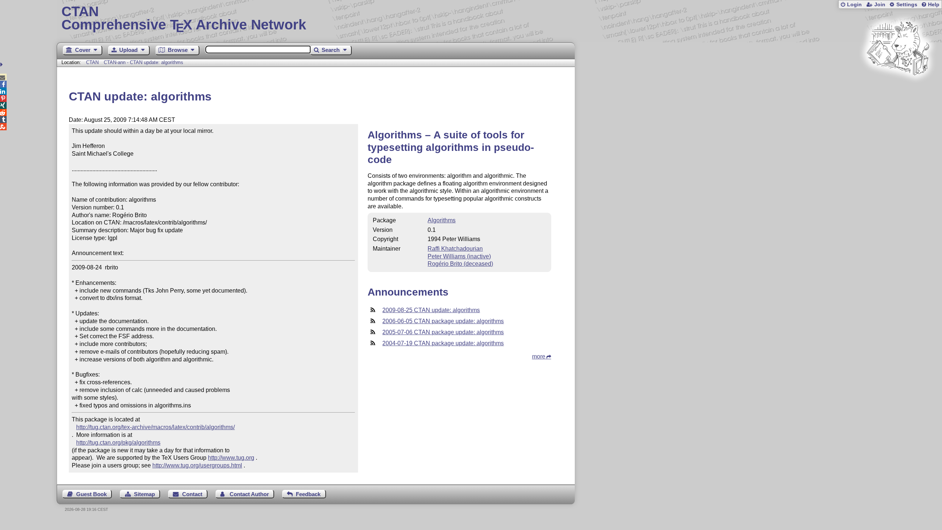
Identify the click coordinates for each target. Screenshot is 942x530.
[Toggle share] (2, 64)
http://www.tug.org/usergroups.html (197, 465)
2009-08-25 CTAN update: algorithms (431, 310)
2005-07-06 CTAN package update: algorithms (443, 332)
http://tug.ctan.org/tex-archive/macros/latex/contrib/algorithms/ (155, 427)
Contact (192, 494)
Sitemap (144, 494)
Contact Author (249, 494)
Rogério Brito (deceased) (460, 264)
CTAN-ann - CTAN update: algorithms (143, 62)
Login (854, 4)
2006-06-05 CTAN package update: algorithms (443, 321)
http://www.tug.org (231, 458)
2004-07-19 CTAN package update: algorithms (443, 343)
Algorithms (442, 220)
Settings (906, 4)
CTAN (92, 62)
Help (933, 4)
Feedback (308, 494)
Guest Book (91, 494)
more (538, 356)
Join (879, 4)
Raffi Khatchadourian (455, 248)
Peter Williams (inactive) (459, 256)
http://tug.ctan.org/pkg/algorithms (118, 442)
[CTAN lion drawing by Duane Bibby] (898, 89)
